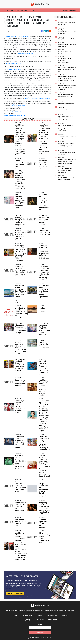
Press (40, 615)
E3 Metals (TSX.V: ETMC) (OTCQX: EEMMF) (17, 37)
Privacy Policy (27, 615)
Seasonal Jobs (40, 619)
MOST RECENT (14, 10)
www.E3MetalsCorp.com (25, 53)
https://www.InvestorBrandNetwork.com (37, 98)
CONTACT (32, 10)
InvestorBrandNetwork (14, 69)
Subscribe (40, 632)
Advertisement (53, 615)
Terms (15, 615)
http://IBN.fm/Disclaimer (17, 105)
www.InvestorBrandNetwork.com (14, 112)
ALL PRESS (24, 10)
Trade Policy (52, 619)
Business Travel (27, 620)
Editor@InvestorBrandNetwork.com (15, 116)
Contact (65, 615)
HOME (6, 10)
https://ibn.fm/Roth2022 (13, 63)
